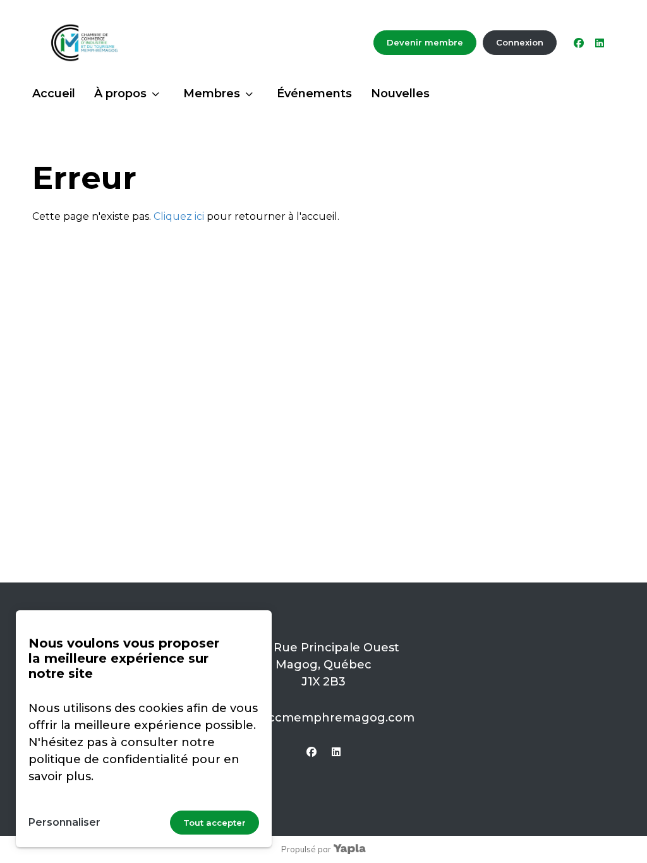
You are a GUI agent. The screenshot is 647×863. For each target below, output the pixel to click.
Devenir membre (425, 42)
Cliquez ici (179, 216)
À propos (120, 93)
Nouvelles (400, 93)
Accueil (53, 93)
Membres (211, 93)
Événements (314, 93)
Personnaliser (64, 822)
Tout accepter (214, 823)
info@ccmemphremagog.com (323, 718)
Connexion (519, 42)
